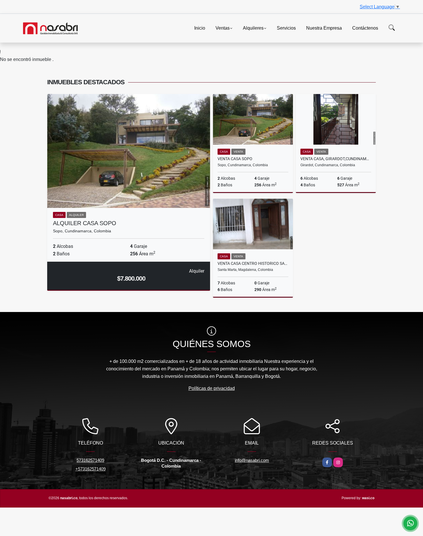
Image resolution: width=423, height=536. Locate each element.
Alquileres (253, 27)
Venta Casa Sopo (235, 158)
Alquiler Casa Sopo (84, 223)
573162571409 (90, 460)
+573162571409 (90, 468)
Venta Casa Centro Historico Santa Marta (253, 263)
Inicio (199, 27)
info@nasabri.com (252, 460)
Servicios (286, 27)
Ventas (223, 27)
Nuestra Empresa (324, 27)
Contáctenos (365, 27)
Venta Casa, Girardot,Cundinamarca (335, 158)
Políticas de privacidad (211, 388)
